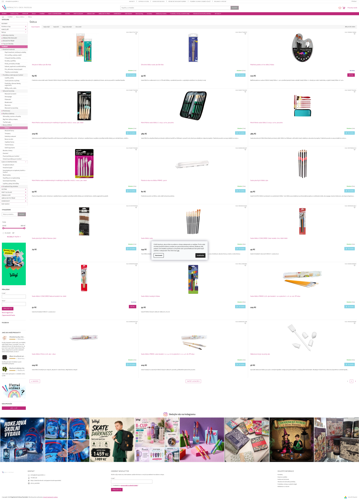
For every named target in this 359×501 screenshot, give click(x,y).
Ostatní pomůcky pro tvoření (12, 159)
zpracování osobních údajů (129, 485)
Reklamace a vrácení (220, 1)
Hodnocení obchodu (159, 1)
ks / (13, 408)
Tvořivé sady (7, 122)
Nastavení (158, 255)
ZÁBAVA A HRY (6, 195)
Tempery (7, 134)
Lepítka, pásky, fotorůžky (11, 184)
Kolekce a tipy (6, 26)
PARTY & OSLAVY (7, 192)
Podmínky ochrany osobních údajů (200, 1)
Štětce (7, 128)
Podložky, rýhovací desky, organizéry (13, 84)
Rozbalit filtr (13, 237)
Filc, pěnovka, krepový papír (13, 69)
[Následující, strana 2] (351, 381)
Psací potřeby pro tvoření (11, 156)
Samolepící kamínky (9, 181)
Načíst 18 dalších (193, 381)
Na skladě (9, 233)
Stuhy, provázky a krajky (12, 64)
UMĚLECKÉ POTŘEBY (8, 198)
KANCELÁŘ (5, 29)
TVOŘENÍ (5, 47)
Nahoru (35, 381)
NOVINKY (4, 24)
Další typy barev (10, 148)
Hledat (234, 8)
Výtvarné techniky (8, 91)
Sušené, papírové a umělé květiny (15, 66)
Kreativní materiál (9, 49)
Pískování (8, 99)
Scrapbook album (8, 165)
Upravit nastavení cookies (50, 497)
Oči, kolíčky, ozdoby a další (13, 55)
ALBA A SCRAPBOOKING (9, 162)
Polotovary (6, 111)
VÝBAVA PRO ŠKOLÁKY (10, 38)
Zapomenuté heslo (8, 315)
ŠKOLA (4, 32)
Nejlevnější (47, 27)
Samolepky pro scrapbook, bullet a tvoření (14, 171)
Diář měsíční (5, 204)
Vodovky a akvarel (10, 136)
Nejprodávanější (67, 27)
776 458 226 (34, 478)
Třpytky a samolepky (11, 72)
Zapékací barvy (9, 142)
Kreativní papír (7, 168)
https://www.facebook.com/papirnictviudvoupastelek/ (46, 480)
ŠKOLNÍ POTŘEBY (8, 41)
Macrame (8, 105)
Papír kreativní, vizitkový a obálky (15, 52)
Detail (351, 75)
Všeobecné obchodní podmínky (177, 1)
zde (178, 251)
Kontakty (132, 1)
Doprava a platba (144, 1)
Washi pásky (7, 175)
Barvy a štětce (7, 125)
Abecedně (78, 27)
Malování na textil (10, 94)
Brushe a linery (7, 151)
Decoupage (8, 97)
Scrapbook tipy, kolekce (10, 186)
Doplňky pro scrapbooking (11, 178)
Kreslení (5, 153)
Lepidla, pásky (9, 78)
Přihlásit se (7, 308)
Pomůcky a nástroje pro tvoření (13, 75)
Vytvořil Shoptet (352, 497)
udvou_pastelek (35, 483)
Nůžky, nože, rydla (10, 88)
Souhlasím (200, 255)
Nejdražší (56, 27)
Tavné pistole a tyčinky (12, 81)
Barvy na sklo (9, 139)
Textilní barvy (9, 145)
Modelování (8, 102)
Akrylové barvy (9, 131)
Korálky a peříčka (10, 61)
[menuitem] (4, 13)
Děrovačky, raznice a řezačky (12, 116)
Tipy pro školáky (8, 44)
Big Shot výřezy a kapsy (10, 119)
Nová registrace (7, 312)
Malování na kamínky (11, 108)
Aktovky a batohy (8, 35)
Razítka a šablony (8, 114)
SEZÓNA (4, 189)
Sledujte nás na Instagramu (182, 414)
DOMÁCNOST (6, 201)
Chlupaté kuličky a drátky (13, 58)
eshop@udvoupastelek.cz (38, 475)
